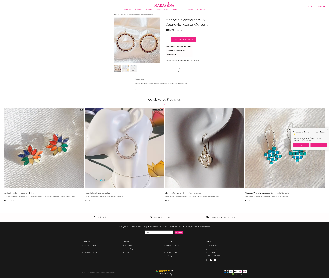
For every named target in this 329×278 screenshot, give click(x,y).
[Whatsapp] (215, 260)
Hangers (158, 9)
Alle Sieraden (128, 9)
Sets (182, 9)
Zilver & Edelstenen (194, 68)
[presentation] (42, 196)
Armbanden (138, 9)
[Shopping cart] (315, 7)
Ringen (166, 9)
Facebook (318, 145)
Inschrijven (178, 232)
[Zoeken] (312, 6)
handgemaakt (174, 71)
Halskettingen (149, 9)
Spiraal (103, 190)
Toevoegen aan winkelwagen (183, 39)
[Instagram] (211, 260)
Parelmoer (183, 68)
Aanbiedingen (201, 9)
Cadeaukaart (190, 9)
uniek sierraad (199, 71)
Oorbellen (174, 9)
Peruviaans (190, 71)
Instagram (301, 145)
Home (115, 14)
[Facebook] (207, 260)
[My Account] (308, 6)
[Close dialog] (327, 130)
